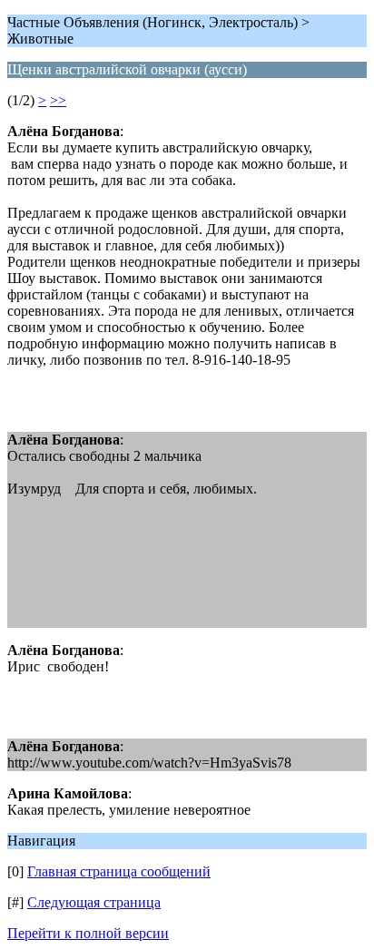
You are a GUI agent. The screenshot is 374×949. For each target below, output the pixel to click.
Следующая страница (94, 902)
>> (58, 100)
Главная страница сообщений (119, 871)
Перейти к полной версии (88, 933)
